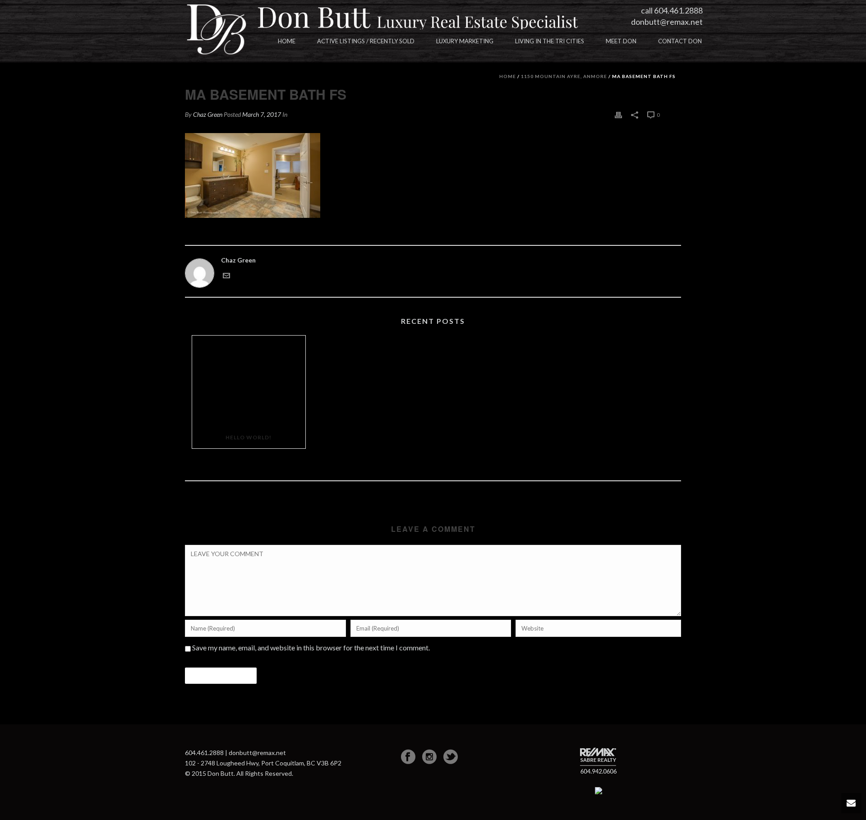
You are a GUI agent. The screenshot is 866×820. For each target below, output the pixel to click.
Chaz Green (207, 114)
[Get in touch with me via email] (226, 274)
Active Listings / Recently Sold (366, 41)
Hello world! (249, 437)
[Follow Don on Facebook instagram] (429, 757)
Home (286, 41)
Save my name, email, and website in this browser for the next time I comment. (311, 647)
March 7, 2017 (261, 114)
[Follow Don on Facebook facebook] (408, 757)
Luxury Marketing (464, 41)
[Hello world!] (248, 381)
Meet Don (621, 41)
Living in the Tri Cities (549, 41)
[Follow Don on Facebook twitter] (450, 757)
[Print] (618, 114)
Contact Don (680, 41)
